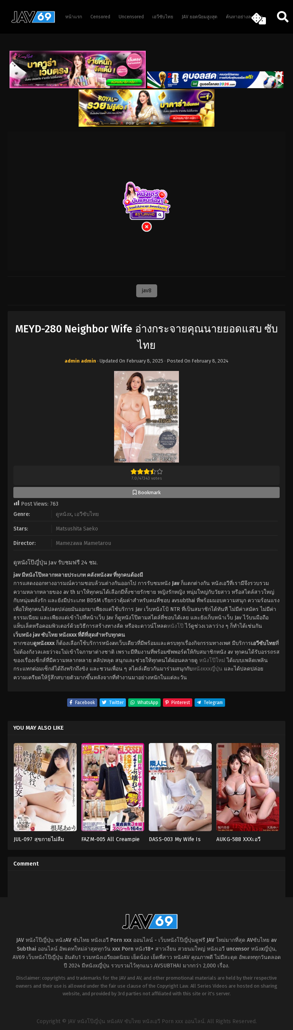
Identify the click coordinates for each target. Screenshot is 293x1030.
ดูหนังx (64, 514)
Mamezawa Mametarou (83, 543)
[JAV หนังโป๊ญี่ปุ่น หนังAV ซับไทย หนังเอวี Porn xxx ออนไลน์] (30, 21)
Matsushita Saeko (77, 528)
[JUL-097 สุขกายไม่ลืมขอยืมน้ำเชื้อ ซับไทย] (45, 789)
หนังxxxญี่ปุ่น (207, 669)
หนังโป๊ (175, 626)
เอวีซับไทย (86, 514)
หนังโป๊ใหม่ (212, 660)
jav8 (146, 290)
